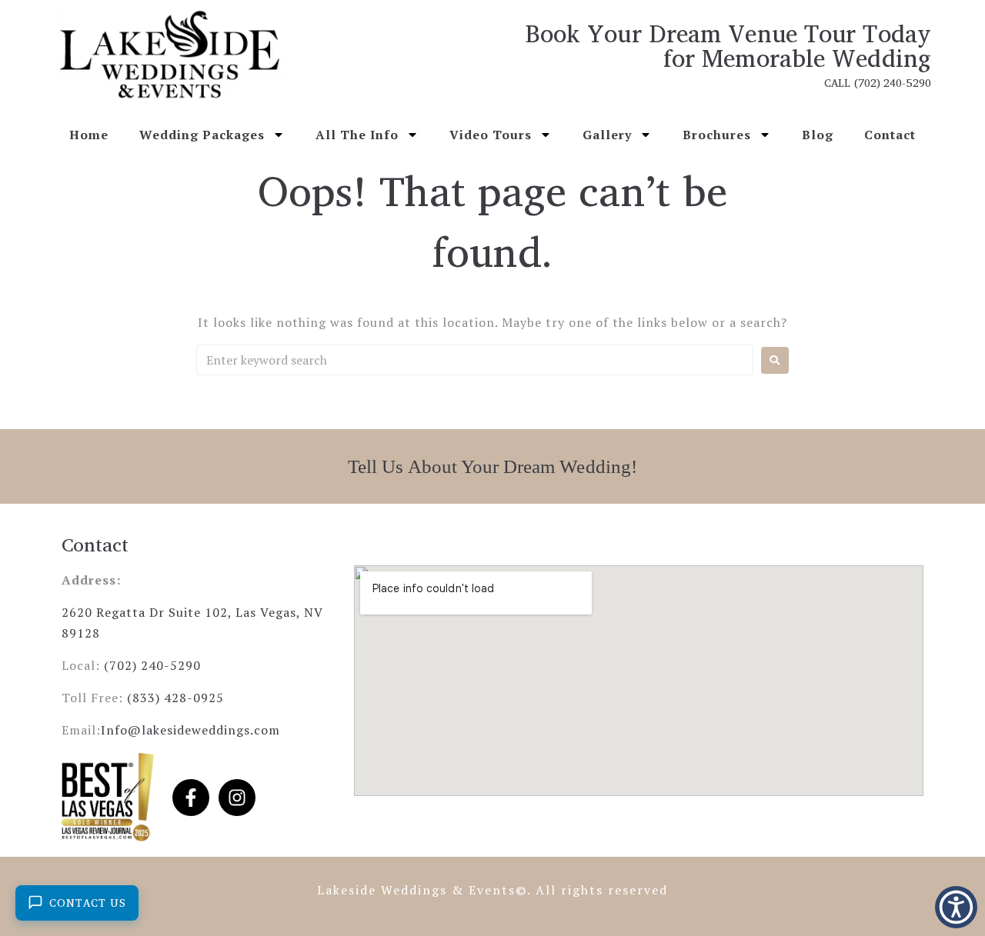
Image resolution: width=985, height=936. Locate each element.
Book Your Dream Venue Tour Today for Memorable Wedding (728, 45)
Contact (890, 134)
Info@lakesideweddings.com (190, 729)
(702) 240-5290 (152, 665)
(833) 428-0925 (175, 697)
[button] (956, 907)
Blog (817, 134)
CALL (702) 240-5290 (877, 83)
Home (89, 134)
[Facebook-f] (190, 797)
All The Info (357, 134)
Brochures (717, 134)
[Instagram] (237, 797)
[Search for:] (474, 360)
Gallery (607, 134)
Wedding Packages (202, 134)
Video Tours (490, 134)
